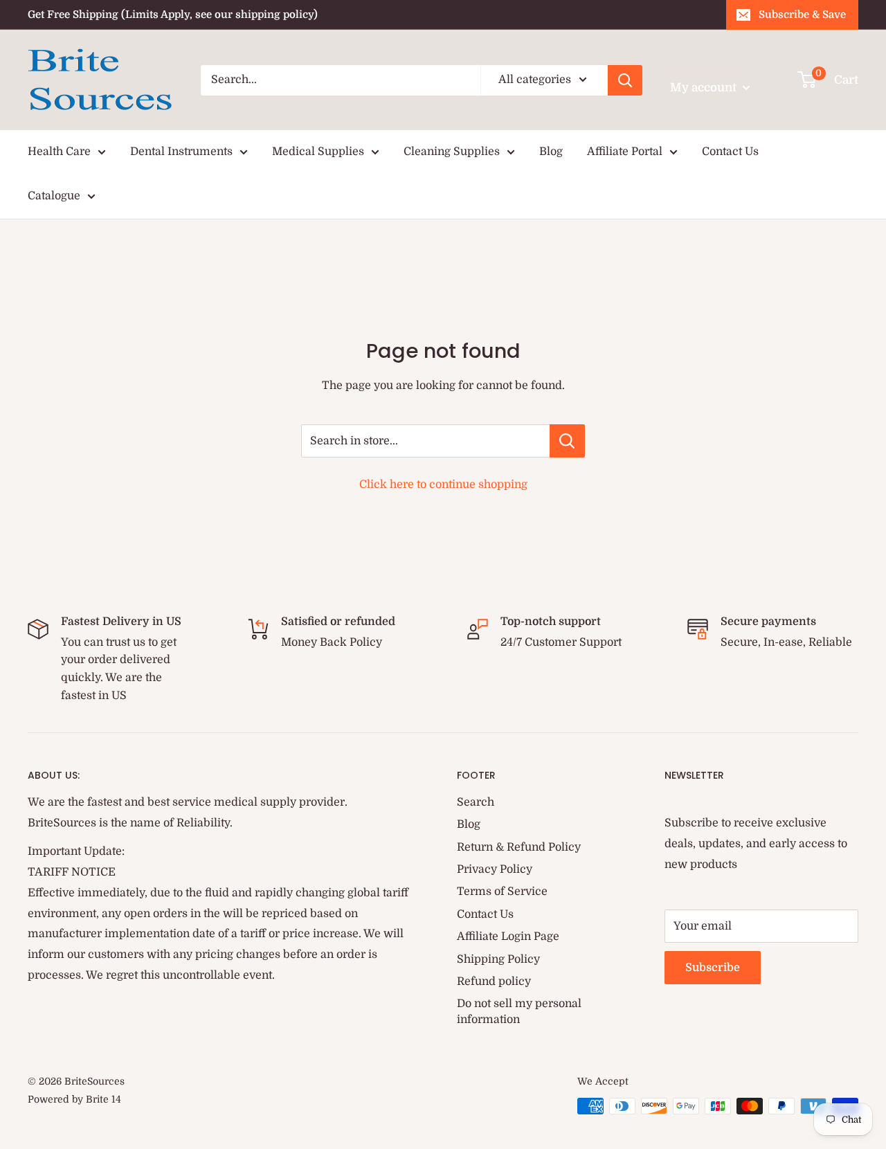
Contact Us (730, 151)
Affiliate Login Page (508, 936)
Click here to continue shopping (443, 484)
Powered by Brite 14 (74, 1099)
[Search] (625, 80)
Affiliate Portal (624, 151)
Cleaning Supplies (452, 151)
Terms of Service (502, 891)
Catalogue (54, 196)
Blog (551, 151)
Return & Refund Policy (519, 847)
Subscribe (712, 967)
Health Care (59, 151)
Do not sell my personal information (519, 1011)
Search (475, 802)
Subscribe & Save (802, 14)
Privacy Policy (494, 869)
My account (704, 87)
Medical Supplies (318, 151)
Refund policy (494, 981)
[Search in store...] (567, 441)
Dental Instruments (181, 151)
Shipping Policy (498, 959)
